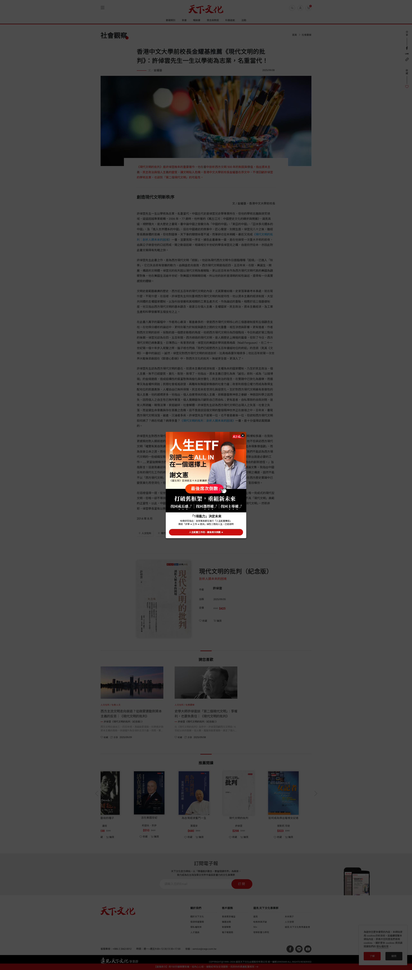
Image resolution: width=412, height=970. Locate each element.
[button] (243, 435)
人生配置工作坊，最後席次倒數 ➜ (206, 532)
